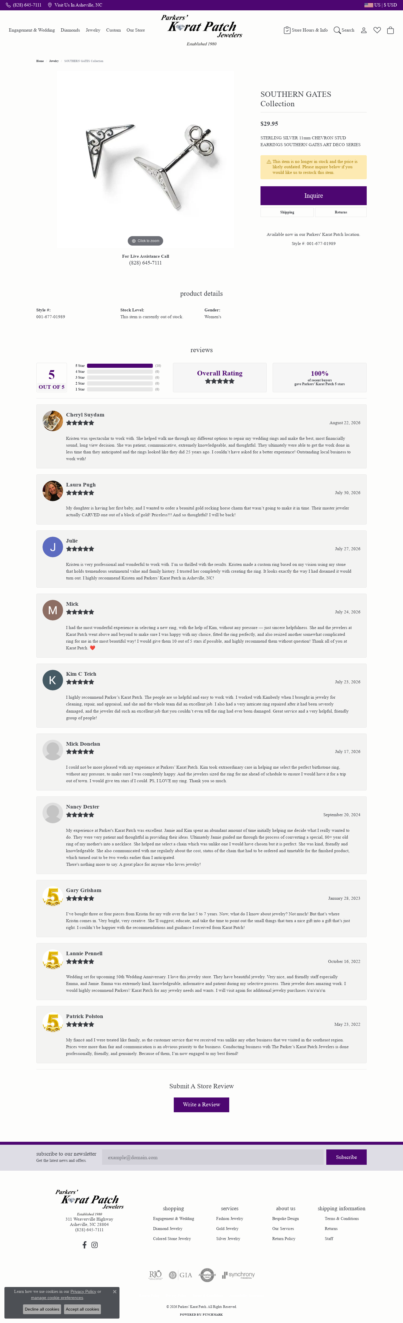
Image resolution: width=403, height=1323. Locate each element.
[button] (380, 5)
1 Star (80, 389)
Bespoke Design (285, 1218)
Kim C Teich (81, 674)
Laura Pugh (81, 484)
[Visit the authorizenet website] (207, 1275)
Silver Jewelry (228, 1238)
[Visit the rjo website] (155, 1275)
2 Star (80, 383)
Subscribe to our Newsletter (66, 1154)
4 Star (80, 371)
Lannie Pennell (84, 953)
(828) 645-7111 (145, 263)
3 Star (80, 377)
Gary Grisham (83, 890)
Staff (329, 1238)
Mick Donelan (83, 744)
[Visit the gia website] (180, 1275)
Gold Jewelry (227, 1228)
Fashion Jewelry (229, 1218)
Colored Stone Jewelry (172, 1238)
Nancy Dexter (82, 806)
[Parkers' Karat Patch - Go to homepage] (89, 1202)
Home (40, 61)
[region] (145, 159)
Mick (72, 604)
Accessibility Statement (246, 1295)
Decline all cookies (42, 1309)
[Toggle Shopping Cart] (390, 30)
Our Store (136, 30)
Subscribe (346, 1157)
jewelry (54, 61)
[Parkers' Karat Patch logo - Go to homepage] (202, 30)
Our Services (283, 1228)
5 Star (80, 365)
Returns (341, 212)
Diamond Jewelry (167, 1228)
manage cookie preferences (57, 1297)
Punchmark (213, 1314)
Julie (72, 541)
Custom (113, 30)
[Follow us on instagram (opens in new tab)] (94, 1245)
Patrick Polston (84, 1016)
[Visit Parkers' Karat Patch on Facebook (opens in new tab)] (84, 1245)
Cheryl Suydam (85, 414)
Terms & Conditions (342, 1218)
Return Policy (283, 1238)
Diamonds (70, 30)
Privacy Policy (176, 1295)
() (158, 365)
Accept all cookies (82, 1309)
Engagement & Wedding (32, 30)
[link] (24, 5)
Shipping (287, 212)
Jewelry (93, 30)
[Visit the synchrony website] (238, 1275)
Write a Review (201, 1104)
